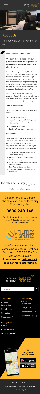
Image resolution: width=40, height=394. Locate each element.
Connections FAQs (28, 311)
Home (8, 53)
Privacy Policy (16, 383)
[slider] (29, 185)
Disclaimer (25, 383)
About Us (15, 53)
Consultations (6, 309)
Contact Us (5, 313)
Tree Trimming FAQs (29, 315)
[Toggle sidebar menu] (2, 53)
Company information (6, 304)
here (21, 220)
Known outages (7, 329)
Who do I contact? (8, 333)
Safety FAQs (26, 307)
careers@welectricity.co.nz (27, 101)
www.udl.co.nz (22, 256)
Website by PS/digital (20, 390)
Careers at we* (7, 317)
